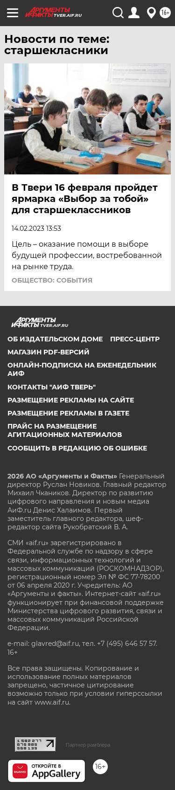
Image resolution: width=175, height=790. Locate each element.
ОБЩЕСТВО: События (52, 280)
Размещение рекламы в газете (68, 413)
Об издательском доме (55, 339)
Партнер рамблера (88, 745)
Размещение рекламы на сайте (70, 400)
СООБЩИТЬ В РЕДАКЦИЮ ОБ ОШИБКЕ (77, 448)
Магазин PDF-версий (48, 352)
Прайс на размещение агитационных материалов (64, 430)
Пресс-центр (135, 339)
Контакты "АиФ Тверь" (51, 387)
